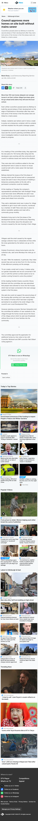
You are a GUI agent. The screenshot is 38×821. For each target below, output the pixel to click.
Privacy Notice (23, 801)
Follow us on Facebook (11, 789)
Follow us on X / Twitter (11, 785)
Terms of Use (13, 801)
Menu (6, 3)
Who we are (4, 801)
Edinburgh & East (13, 16)
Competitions (24, 778)
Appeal (21, 781)
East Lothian (6, 377)
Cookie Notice (5, 804)
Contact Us (32, 801)
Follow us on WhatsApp (11, 793)
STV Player (5, 778)
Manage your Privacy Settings (11, 809)
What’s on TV (6, 781)
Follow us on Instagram (11, 796)
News (3, 16)
